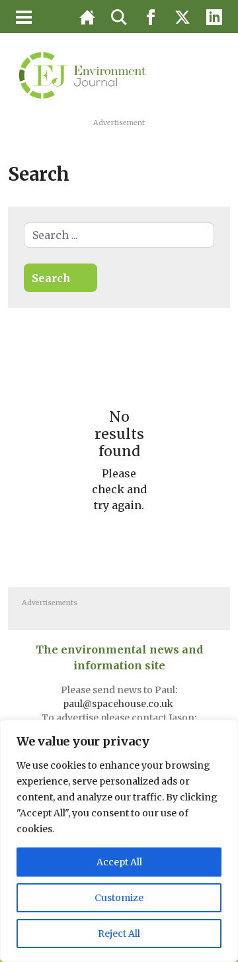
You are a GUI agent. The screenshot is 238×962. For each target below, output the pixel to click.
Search (51, 278)
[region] (119, 841)
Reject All (119, 933)
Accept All (119, 862)
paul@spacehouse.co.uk (119, 704)
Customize (119, 898)
